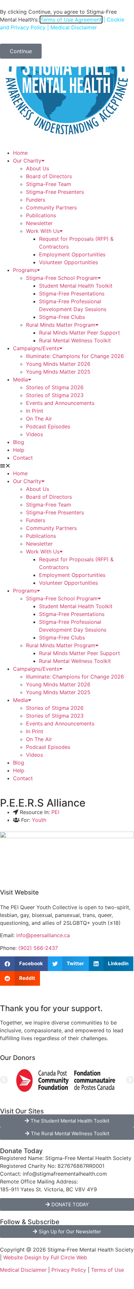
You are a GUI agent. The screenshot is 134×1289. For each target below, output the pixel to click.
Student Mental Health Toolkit (76, 285)
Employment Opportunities (72, 254)
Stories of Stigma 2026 (55, 387)
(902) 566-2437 (38, 948)
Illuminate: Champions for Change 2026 (75, 356)
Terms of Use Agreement (71, 19)
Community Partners (51, 207)
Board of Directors (49, 176)
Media (20, 379)
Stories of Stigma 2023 (55, 395)
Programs (25, 270)
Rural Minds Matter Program (60, 325)
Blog (18, 442)
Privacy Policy (68, 1270)
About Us (37, 168)
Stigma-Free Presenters (55, 192)
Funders (35, 199)
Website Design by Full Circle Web (45, 1257)
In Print (34, 411)
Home (20, 153)
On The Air (39, 418)
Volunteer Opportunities (68, 262)
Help (18, 450)
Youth (39, 820)
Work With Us (43, 231)
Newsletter (39, 223)
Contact (23, 457)
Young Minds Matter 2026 (58, 364)
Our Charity (27, 160)
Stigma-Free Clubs (62, 317)
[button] (67, 465)
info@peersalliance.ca (43, 935)
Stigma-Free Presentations (71, 293)
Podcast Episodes (48, 426)
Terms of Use (107, 1270)
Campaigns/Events (36, 348)
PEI (55, 812)
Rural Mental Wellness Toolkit (75, 340)
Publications (41, 215)
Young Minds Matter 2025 (58, 371)
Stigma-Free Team (48, 184)
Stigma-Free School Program (62, 278)
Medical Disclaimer (23, 1270)
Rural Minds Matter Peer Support (79, 332)
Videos (34, 434)
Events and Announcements (60, 403)
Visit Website (19, 892)
